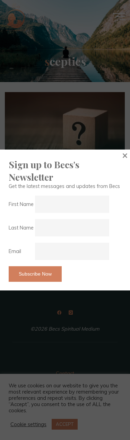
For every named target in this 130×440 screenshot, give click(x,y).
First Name (21, 204)
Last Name (21, 228)
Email (21, 251)
